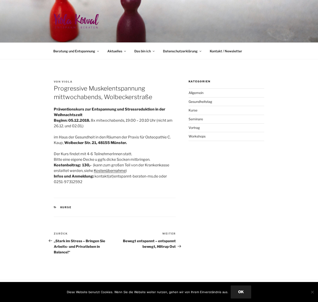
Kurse (66, 207)
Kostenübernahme (110, 170)
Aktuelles (114, 51)
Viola (67, 81)
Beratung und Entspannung (74, 51)
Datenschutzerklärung (180, 51)
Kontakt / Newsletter (226, 51)
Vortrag (194, 128)
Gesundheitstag (200, 102)
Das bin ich (142, 51)
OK (241, 292)
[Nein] (312, 292)
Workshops (197, 136)
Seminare (196, 119)
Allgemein (196, 93)
